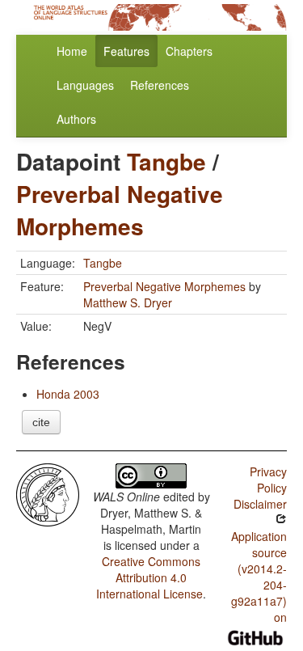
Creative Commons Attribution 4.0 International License (149, 577)
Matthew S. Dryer (127, 302)
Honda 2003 (67, 394)
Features (126, 51)
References (159, 85)
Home (72, 51)
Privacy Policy (268, 479)
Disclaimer (260, 504)
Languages (85, 85)
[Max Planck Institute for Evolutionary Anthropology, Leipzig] (47, 493)
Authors (76, 119)
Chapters (189, 51)
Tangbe (166, 161)
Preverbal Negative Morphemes (119, 210)
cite (41, 422)
